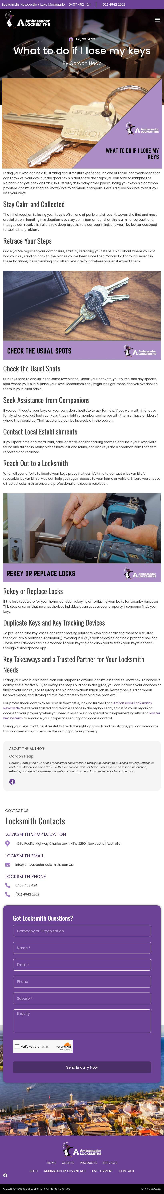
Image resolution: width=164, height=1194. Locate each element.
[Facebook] (12, 782)
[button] (157, 19)
